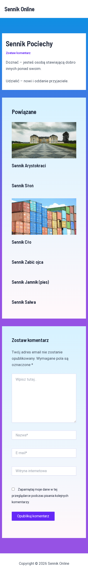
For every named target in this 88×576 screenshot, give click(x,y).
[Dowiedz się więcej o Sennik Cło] (44, 216)
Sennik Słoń (23, 185)
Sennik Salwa (24, 302)
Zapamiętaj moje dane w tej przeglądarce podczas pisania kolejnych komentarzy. (40, 496)
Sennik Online (20, 8)
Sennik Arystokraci (29, 165)
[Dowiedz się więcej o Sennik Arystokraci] (44, 140)
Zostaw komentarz (18, 53)
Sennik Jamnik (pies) (30, 282)
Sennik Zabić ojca (27, 262)
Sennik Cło (21, 242)
